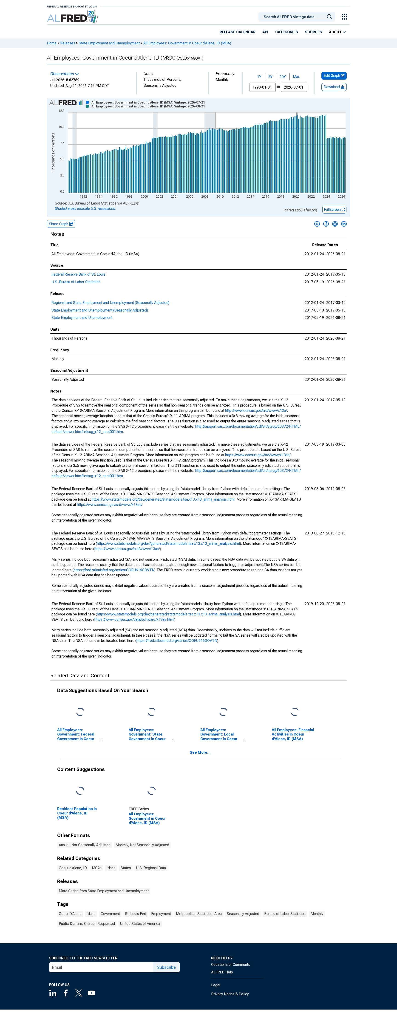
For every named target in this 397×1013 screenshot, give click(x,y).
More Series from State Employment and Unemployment (104, 891)
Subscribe (166, 967)
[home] (73, 16)
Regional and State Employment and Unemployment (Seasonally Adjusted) (110, 302)
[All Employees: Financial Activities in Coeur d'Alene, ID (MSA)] (295, 712)
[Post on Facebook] (326, 224)
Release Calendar (237, 32)
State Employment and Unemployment (109, 43)
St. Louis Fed (135, 914)
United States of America (140, 923)
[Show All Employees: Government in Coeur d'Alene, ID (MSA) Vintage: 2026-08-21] (148, 106)
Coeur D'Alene (70, 914)
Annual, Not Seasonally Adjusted (85, 845)
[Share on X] (317, 224)
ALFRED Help (222, 972)
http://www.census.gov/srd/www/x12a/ (256, 410)
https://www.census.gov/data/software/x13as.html (134, 619)
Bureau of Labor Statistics (285, 914)
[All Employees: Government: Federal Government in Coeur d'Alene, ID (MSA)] (80, 712)
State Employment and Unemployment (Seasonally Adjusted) (99, 310)
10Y (283, 77)
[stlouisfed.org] (72, 6)
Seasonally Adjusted (243, 914)
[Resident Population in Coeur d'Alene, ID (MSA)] (80, 791)
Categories (286, 32)
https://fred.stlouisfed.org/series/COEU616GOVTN (114, 570)
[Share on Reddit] (335, 224)
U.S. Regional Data (151, 868)
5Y (270, 77)
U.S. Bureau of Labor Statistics (75, 282)
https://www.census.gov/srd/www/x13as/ (258, 455)
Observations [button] (62, 74)
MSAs (97, 868)
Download (332, 87)
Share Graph (59, 224)
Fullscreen (333, 209)
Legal (215, 985)
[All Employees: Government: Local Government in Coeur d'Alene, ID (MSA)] (223, 712)
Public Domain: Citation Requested (87, 923)
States (126, 868)
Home (52, 43)
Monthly (317, 914)
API (265, 32)
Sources (313, 32)
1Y (259, 77)
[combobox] (297, 16)
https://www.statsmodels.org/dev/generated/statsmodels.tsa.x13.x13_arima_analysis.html (163, 499)
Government (110, 914)
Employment (161, 914)
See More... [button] (200, 752)
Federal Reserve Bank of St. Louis (78, 274)
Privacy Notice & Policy (230, 994)
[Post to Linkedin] (344, 224)
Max (296, 77)
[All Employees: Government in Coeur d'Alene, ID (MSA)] (152, 791)
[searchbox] (297, 17)
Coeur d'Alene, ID (73, 868)
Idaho (111, 868)
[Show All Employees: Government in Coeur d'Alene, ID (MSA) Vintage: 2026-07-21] (148, 102)
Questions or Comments (230, 964)
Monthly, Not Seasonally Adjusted (142, 845)
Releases (67, 43)
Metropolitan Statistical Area (199, 914)
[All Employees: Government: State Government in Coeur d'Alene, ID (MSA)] (152, 712)
